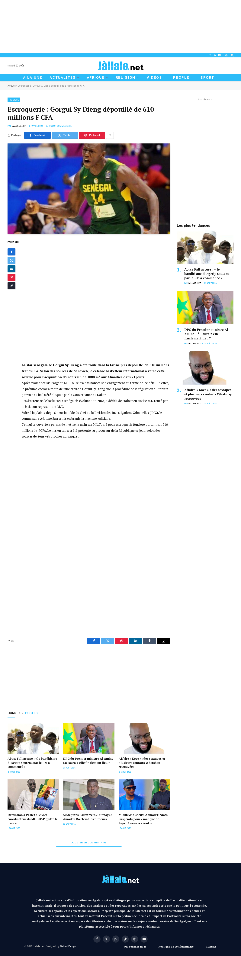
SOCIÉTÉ (14, 100)
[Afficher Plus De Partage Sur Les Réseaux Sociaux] (110, 135)
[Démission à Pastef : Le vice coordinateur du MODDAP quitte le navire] (33, 794)
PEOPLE (181, 77)
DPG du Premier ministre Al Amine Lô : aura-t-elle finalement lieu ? (88, 761)
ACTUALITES (63, 77)
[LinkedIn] (11, 269)
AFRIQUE (96, 77)
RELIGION (125, 77)
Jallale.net (19, 126)
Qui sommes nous (136, 946)
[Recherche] (231, 55)
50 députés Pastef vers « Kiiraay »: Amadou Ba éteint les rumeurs (87, 817)
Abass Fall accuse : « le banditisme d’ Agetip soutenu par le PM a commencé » (32, 763)
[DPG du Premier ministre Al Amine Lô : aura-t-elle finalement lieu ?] (88, 738)
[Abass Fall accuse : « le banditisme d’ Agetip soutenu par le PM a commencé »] (33, 738)
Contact (211, 946)
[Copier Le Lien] (11, 286)
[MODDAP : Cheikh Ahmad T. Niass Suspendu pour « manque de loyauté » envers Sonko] (144, 794)
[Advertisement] (113, 26)
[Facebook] (11, 252)
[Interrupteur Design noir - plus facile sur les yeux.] (226, 55)
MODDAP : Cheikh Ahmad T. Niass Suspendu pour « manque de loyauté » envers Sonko (143, 819)
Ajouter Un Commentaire (88, 842)
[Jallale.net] (120, 65)
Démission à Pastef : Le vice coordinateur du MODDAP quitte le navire (33, 819)
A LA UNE (32, 77)
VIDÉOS (154, 77)
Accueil (12, 85)
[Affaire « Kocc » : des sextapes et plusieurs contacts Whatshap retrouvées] (144, 738)
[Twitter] (11, 260)
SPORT (207, 77)
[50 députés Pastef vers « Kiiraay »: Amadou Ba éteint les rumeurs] (88, 794)
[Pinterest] (11, 277)
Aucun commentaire (60, 126)
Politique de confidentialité (176, 946)
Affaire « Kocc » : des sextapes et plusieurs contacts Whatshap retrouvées (142, 763)
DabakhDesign (68, 946)
